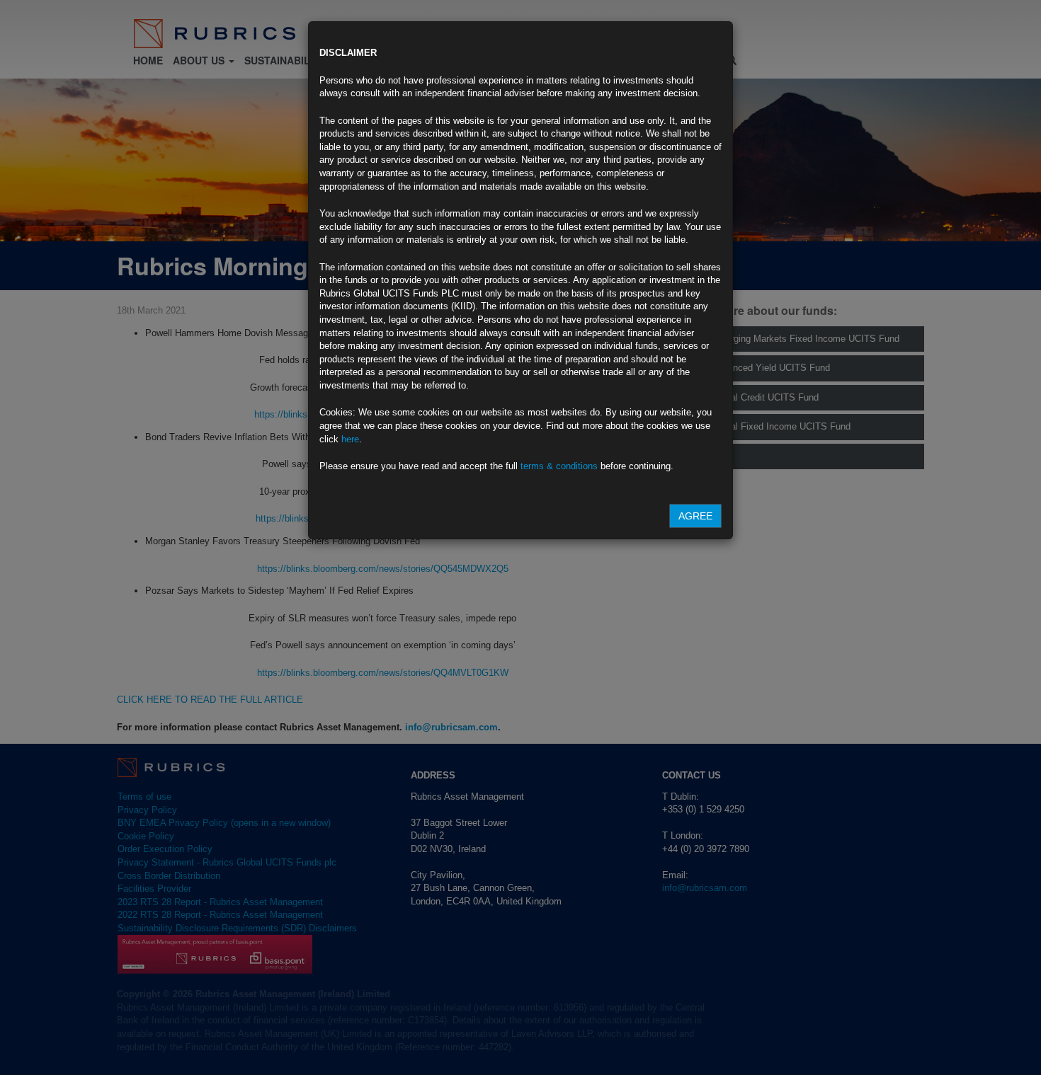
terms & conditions (559, 466)
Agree (695, 516)
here (350, 439)
